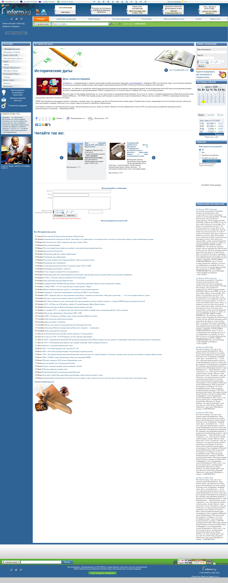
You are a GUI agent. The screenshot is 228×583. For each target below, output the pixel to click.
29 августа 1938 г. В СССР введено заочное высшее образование (68, 337)
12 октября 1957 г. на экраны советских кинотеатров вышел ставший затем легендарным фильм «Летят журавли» (86, 310)
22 (219, 99)
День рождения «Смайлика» (55, 322)
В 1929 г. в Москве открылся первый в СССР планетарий (64, 278)
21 (215, 99)
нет (84, 118)
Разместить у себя (211, 137)
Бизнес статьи (9, 80)
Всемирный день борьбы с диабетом (57, 269)
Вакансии (7, 83)
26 (207, 102)
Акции (6, 61)
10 (199, 97)
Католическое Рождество (53, 251)
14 (215, 97)
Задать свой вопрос (206, 165)
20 (211, 99)
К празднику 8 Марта (12, 74)
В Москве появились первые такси (54, 369)
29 (219, 102)
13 (211, 97)
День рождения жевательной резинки (59, 319)
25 (203, 102)
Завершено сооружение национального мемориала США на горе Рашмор (71, 292)
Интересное (8, 86)
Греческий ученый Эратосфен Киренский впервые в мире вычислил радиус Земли (72, 375)
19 (207, 99)
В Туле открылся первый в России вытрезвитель (61, 272)
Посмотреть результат (207, 163)
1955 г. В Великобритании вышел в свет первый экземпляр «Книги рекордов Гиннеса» (76, 342)
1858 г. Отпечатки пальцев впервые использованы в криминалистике (67, 351)
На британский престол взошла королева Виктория (61, 372)
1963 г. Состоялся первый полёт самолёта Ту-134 (60, 348)
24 (199, 102)
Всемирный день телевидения (54, 263)
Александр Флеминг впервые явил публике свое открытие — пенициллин (72, 328)
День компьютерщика (52, 245)
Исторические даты (12, 49)
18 (203, 99)
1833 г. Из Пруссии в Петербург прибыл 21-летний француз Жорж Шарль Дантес (74, 304)
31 (199, 104)
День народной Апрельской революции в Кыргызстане (95, 144)
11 (203, 97)
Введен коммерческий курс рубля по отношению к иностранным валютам (70, 289)
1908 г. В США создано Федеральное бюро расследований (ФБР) (66, 357)
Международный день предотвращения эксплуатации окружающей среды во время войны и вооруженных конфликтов (87, 275)
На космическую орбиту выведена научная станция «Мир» (66, 242)
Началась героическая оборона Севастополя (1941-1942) (65, 298)
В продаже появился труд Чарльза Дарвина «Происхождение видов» (69, 260)
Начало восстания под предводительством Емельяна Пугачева (68, 325)
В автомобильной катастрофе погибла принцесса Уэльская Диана (68, 334)
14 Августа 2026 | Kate (204, 347)
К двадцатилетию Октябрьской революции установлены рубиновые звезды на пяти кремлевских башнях (82, 283)
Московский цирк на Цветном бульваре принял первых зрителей (68, 307)
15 (219, 97)
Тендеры (7, 77)
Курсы (201, 115)
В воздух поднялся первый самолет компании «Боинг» (62, 366)
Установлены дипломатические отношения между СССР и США (67, 266)
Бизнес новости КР (11, 55)
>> (221, 87)
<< (202, 87)
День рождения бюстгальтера (56, 331)
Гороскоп (210, 115)
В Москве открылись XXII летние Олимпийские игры (62, 360)
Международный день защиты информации (59, 254)
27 (211, 102)
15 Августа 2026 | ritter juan (206, 209)
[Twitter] (40, 125)
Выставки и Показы (11, 71)
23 (223, 99)
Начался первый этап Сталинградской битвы (58, 363)
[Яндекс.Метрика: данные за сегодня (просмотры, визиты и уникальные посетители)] (220, 564)
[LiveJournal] (49, 125)
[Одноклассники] (43, 125)
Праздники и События (12, 52)
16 (223, 97)
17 (199, 99)
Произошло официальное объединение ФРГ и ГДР (63, 313)
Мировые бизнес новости (13, 58)
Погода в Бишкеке (174, 2)
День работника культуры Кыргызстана (58, 280)
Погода (220, 115)
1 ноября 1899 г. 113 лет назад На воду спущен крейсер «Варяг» (67, 286)
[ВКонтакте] (36, 125)
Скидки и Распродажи (12, 68)
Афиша (6, 64)
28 (215, 102)
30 (223, 102)
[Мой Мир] (46, 125)
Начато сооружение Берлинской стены (58, 345)
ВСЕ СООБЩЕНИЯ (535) (179, 70)
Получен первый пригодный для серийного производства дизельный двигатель (72, 248)
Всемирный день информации (54, 257)
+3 (185, 2)
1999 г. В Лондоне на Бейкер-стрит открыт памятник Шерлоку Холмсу (71, 316)
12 (207, 97)
